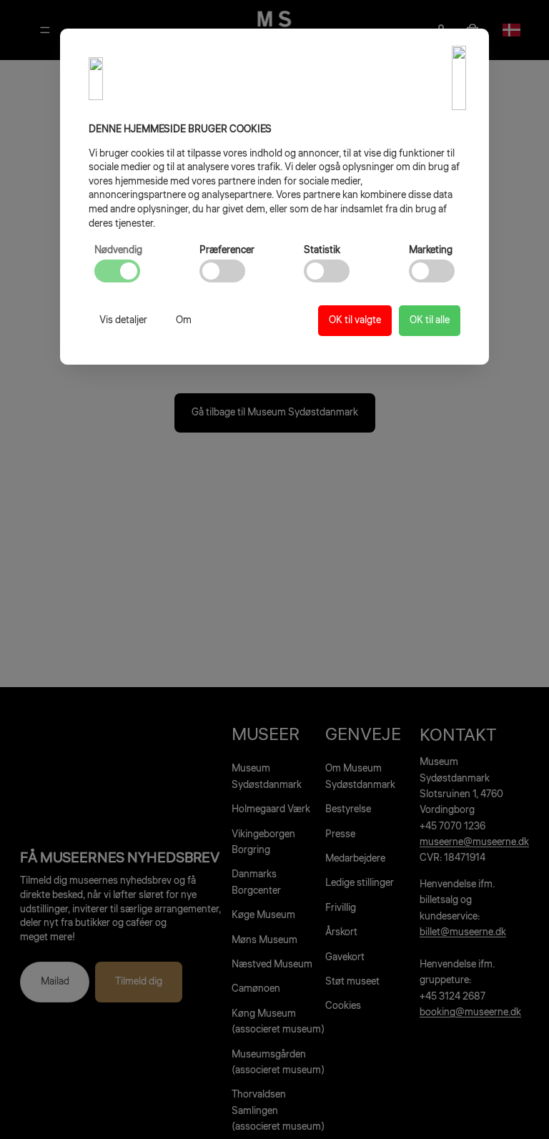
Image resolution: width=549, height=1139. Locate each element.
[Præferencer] (222, 271)
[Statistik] (327, 271)
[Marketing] (432, 271)
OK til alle (430, 320)
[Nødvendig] (117, 271)
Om (184, 320)
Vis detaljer (123, 320)
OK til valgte (355, 320)
